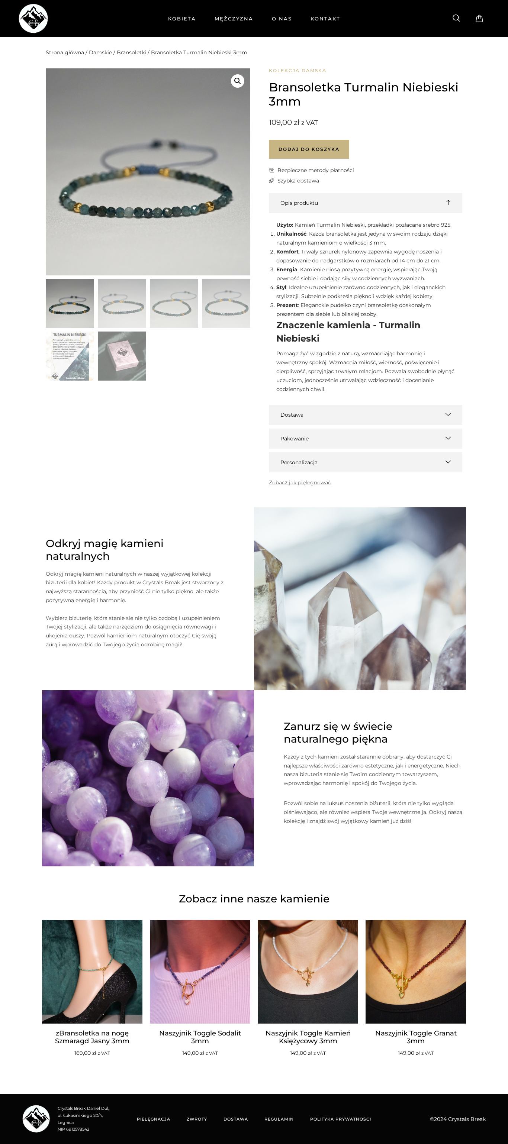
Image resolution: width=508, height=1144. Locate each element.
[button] (456, 18)
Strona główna (65, 52)
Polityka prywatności (340, 1119)
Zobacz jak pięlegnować (300, 482)
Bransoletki (131, 52)
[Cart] (479, 19)
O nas (282, 19)
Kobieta (182, 19)
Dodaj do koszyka (309, 149)
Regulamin (279, 1119)
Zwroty (197, 1119)
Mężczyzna (234, 19)
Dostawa (236, 1119)
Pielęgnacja (153, 1119)
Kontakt (325, 19)
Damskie (100, 52)
